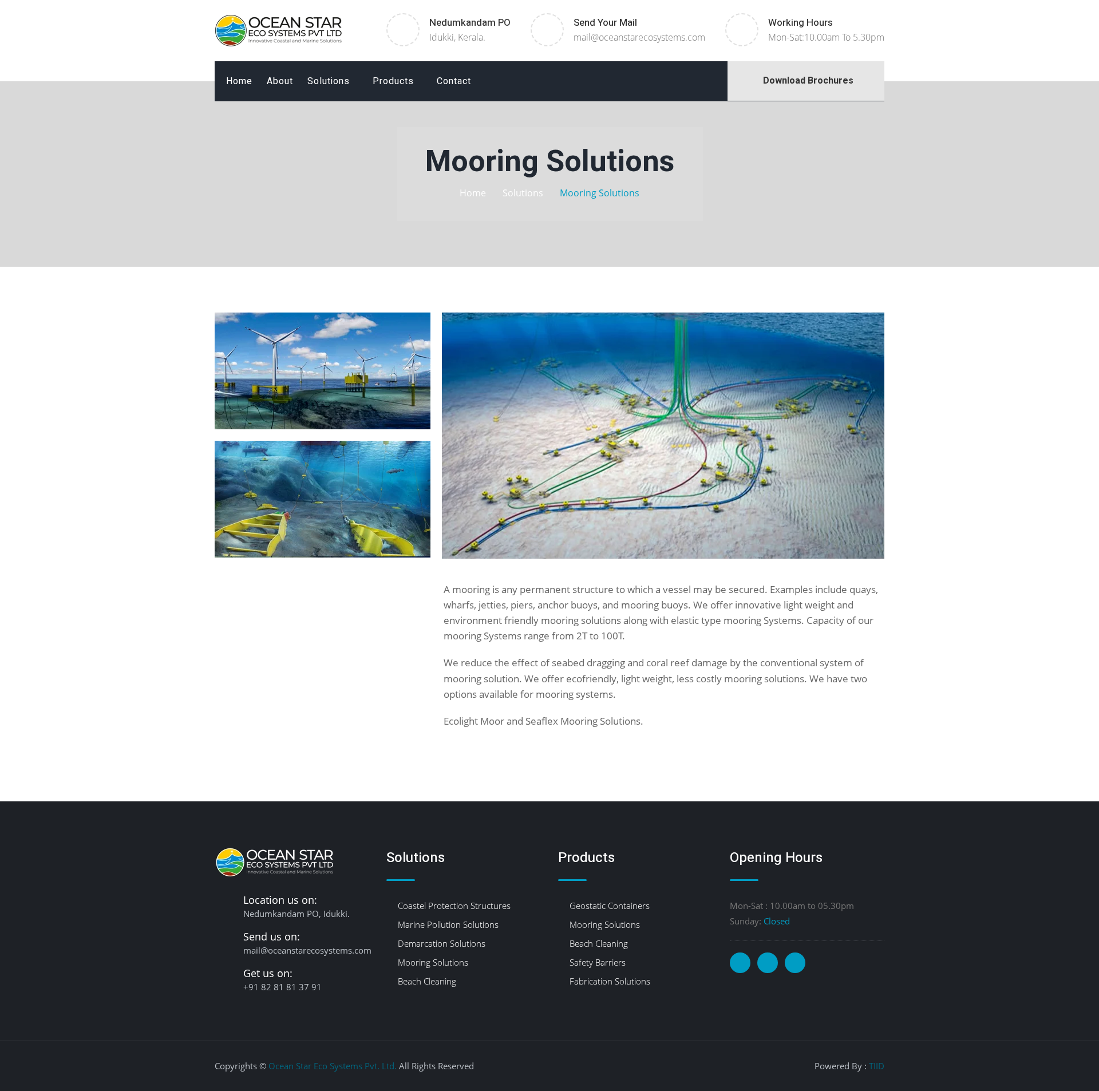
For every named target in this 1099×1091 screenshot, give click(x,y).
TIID (876, 1066)
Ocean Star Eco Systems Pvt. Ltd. (332, 1066)
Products (393, 81)
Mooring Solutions (433, 962)
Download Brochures (805, 81)
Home (239, 81)
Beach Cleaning (427, 981)
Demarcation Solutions (441, 943)
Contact (454, 81)
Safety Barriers (598, 962)
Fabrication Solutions (610, 981)
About (280, 81)
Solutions (328, 81)
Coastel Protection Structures (454, 905)
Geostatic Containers (610, 905)
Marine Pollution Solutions (448, 924)
